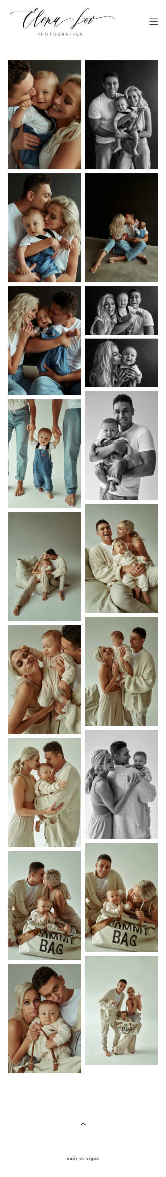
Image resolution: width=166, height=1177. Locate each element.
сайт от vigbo (83, 1158)
